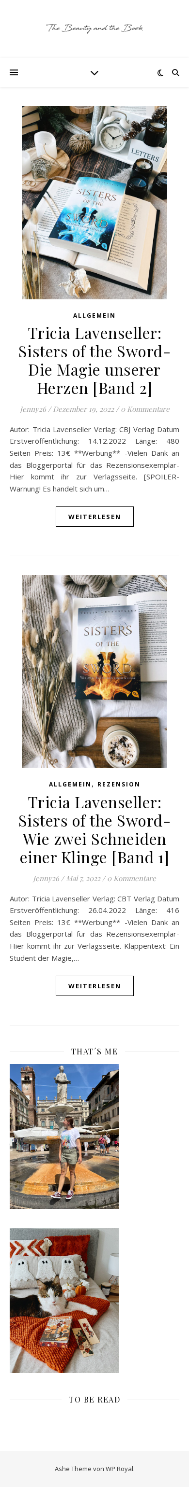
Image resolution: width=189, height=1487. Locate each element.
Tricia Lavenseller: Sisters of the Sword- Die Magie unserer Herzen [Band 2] (94, 360)
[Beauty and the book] (94, 29)
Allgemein (94, 315)
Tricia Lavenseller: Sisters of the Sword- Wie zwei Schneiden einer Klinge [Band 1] (94, 829)
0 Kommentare (145, 409)
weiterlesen (94, 516)
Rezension (119, 784)
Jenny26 (33, 409)
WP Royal (119, 1468)
